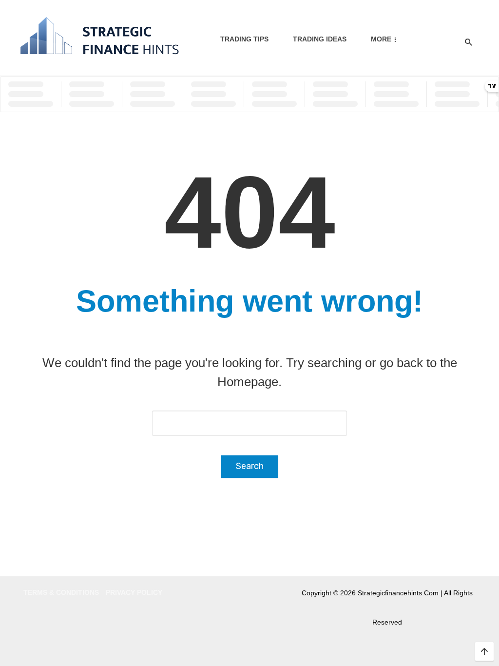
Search (250, 466)
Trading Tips (244, 39)
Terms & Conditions (61, 592)
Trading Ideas (319, 39)
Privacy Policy (134, 592)
